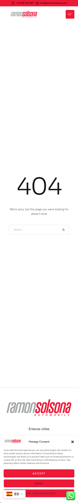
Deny (39, 483)
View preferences (39, 493)
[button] (72, 442)
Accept (39, 473)
